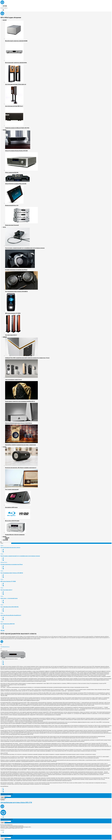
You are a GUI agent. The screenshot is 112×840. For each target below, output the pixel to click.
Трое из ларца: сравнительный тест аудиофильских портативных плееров (20, 556)
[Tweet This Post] (57, 549)
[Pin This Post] (57, 550)
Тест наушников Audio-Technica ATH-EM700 (11, 572)
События (7, 537)
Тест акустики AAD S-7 (6, 589)
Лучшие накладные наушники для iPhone (11, 564)
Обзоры (4, 129)
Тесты (4, 227)
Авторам (5, 5)
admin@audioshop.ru (5, 646)
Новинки (5, 337)
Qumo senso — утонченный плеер (9, 598)
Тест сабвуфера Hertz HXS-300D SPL (9, 606)
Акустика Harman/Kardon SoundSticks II (10, 615)
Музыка (4, 536)
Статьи (4, 446)
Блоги (6, 538)
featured (2, 562)
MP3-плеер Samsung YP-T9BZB (8, 581)
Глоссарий (5, 540)
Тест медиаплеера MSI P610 (7, 623)
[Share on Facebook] (57, 661)
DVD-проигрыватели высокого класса (10, 547)
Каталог (5, 20)
